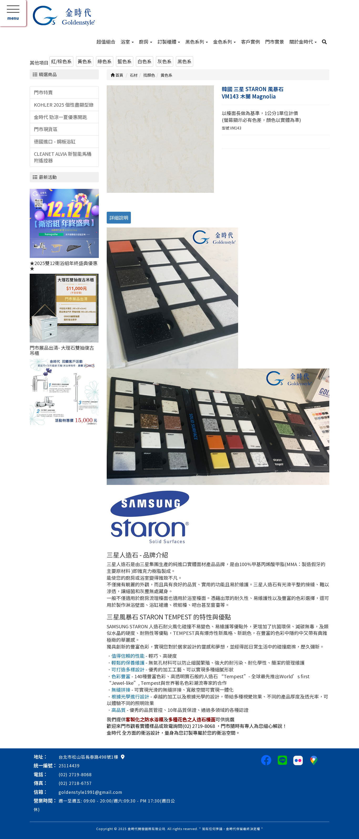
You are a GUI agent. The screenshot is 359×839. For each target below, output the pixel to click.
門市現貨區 (46, 129)
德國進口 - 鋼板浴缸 (55, 141)
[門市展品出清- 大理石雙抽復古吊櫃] (64, 307)
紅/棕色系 (61, 61)
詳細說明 (118, 217)
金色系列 (223, 41)
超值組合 (105, 41)
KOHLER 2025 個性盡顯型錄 (64, 104)
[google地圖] (122, 756)
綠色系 (105, 61)
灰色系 (164, 61)
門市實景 (274, 41)
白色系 (144, 61)
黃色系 (85, 61)
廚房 (144, 41)
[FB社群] (266, 759)
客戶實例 (250, 41)
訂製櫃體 (167, 41)
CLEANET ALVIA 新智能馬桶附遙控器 (62, 157)
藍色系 (124, 61)
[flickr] (298, 759)
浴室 (126, 41)
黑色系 (184, 61)
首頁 (119, 75)
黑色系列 (195, 41)
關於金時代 (301, 41)
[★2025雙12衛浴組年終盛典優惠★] (64, 222)
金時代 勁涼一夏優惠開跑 (60, 116)
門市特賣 (43, 92)
